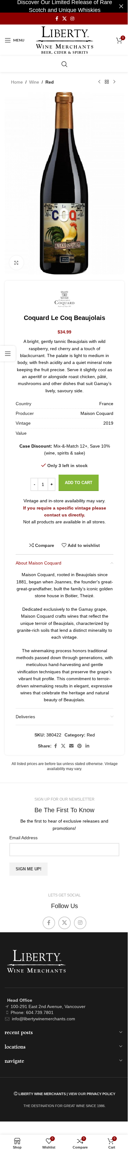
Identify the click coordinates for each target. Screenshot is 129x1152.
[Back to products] (107, 82)
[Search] (64, 64)
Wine (34, 82)
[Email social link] (71, 746)
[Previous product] (99, 82)
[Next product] (114, 82)
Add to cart (78, 482)
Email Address (23, 837)
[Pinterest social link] (79, 746)
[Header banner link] (64, 6)
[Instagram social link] (72, 18)
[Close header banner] (121, 6)
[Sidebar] (8, 353)
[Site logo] (65, 39)
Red (49, 82)
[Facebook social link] (56, 18)
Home (17, 82)
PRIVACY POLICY (101, 1094)
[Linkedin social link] (87, 746)
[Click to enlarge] (16, 263)
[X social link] (64, 18)
